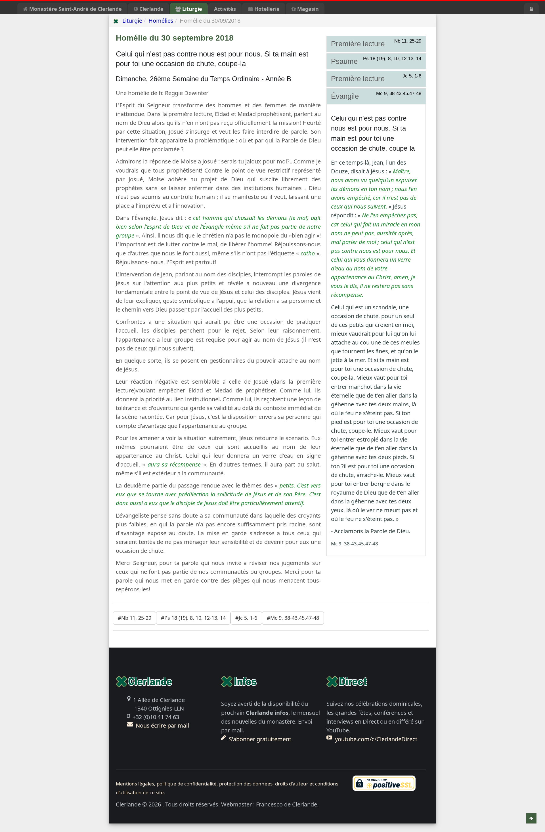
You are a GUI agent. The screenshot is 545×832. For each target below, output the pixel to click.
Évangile (376, 95)
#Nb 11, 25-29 (134, 617)
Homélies (160, 20)
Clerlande (151, 8)
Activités (225, 8)
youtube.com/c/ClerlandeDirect (376, 739)
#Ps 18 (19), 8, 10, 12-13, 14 (193, 617)
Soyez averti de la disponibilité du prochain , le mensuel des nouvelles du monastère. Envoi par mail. (270, 721)
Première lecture (376, 43)
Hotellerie (266, 8)
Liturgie (191, 8)
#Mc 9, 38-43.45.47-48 (293, 617)
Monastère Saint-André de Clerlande (75, 8)
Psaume (376, 61)
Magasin (307, 8)
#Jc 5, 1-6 (246, 617)
